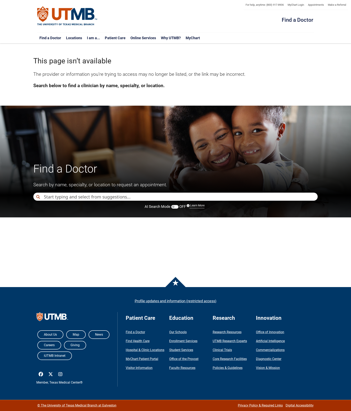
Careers (49, 345)
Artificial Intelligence (270, 341)
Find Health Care (138, 341)
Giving (75, 345)
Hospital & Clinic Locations (145, 350)
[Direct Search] (39, 197)
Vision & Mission (268, 368)
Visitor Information (139, 368)
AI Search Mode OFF (175, 206)
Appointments (316, 4)
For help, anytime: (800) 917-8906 (265, 4)
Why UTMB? (171, 38)
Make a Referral (337, 4)
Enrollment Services (183, 341)
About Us (50, 334)
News (99, 334)
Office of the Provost (183, 359)
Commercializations (270, 350)
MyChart (193, 38)
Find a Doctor (297, 20)
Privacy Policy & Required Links (260, 405)
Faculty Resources (182, 368)
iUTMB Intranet (54, 356)
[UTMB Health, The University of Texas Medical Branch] (52, 317)
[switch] (175, 207)
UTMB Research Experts (230, 341)
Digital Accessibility (300, 405)
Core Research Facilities (230, 359)
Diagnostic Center (268, 359)
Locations (74, 38)
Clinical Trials (222, 350)
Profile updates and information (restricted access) (175, 301)
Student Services (181, 350)
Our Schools (178, 332)
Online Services (143, 38)
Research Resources (227, 332)
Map (76, 334)
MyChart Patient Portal (142, 359)
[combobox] (180, 197)
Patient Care (115, 38)
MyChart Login (296, 4)
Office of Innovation (270, 332)
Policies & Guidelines (228, 368)
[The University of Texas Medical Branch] (67, 16)
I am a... (93, 38)
